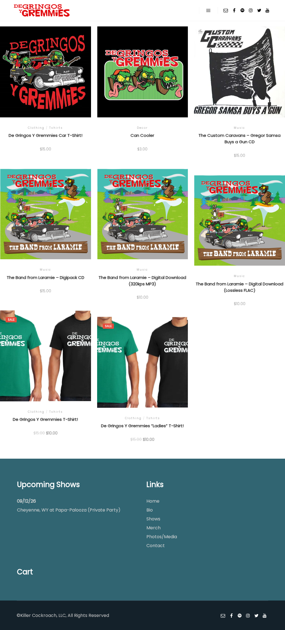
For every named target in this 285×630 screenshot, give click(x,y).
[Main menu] (208, 10)
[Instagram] (250, 10)
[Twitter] (259, 10)
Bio (149, 510)
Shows (153, 519)
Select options (45, 77)
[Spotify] (242, 10)
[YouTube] (267, 10)
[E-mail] (225, 10)
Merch (153, 528)
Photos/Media (161, 536)
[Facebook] (234, 10)
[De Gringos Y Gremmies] (42, 10)
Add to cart (240, 79)
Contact (155, 545)
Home (152, 501)
